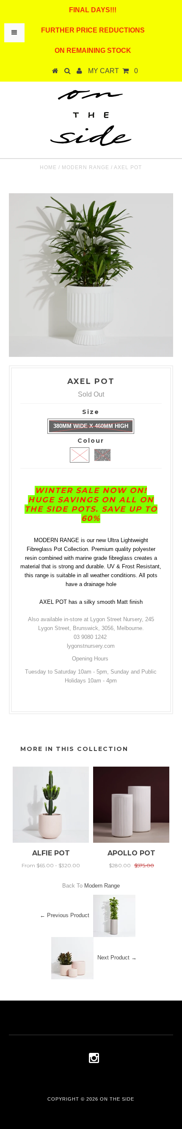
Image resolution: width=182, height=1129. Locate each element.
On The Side (117, 1099)
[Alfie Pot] (51, 841)
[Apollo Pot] (131, 841)
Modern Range (85, 167)
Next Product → (117, 958)
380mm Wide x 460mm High (90, 426)
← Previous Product (64, 916)
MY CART (113, 70)
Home (48, 167)
